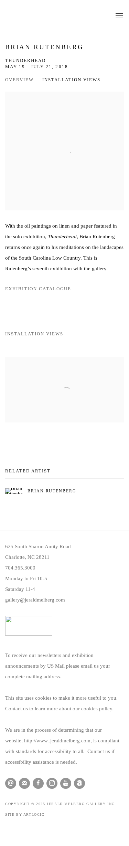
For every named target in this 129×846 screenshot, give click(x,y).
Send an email (10, 783)
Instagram (51, 783)
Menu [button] (119, 16)
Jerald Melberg (53, 16)
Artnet (79, 783)
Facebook (38, 783)
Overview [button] (19, 79)
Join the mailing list (24, 783)
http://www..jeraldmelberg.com (57, 740)
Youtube (65, 783)
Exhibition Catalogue (38, 288)
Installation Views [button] (71, 79)
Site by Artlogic (25, 814)
